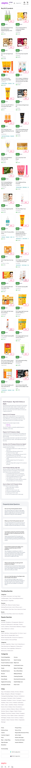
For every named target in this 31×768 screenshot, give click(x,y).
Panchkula (8, 713)
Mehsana (22, 709)
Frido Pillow (9, 613)
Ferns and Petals (13, 639)
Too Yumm (20, 633)
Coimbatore (21, 696)
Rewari (16, 715)
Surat (12, 717)
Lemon (2, 626)
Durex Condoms (5, 639)
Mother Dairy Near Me (6, 637)
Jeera (2, 628)
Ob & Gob (3, 613)
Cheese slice (19, 646)
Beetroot (21, 622)
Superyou (20, 637)
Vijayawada (21, 720)
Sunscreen (9, 596)
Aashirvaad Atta (13, 633)
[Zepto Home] (5, 3)
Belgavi (2, 694)
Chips (12, 644)
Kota (14, 707)
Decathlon (21, 613)
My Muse (7, 633)
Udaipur (21, 717)
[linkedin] (13, 767)
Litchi (13, 607)
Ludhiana (8, 709)
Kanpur (15, 704)
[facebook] (10, 767)
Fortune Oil (14, 637)
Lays (25, 633)
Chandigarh (17, 694)
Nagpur (11, 711)
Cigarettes (8, 644)
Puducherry (3, 715)
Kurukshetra (18, 707)
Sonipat (8, 717)
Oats (10, 598)
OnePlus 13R (4, 605)
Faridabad (18, 698)
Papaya (23, 626)
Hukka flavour (21, 644)
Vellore (16, 720)
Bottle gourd (9, 624)
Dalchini (7, 626)
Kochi (6, 707)
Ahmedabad (7, 691)
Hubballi (15, 702)
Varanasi (12, 720)
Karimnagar (20, 704)
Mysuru (7, 711)
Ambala (12, 691)
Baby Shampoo (4, 600)
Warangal (3, 722)
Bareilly (21, 691)
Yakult (2, 633)
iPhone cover (18, 607)
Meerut (17, 709)
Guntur (14, 700)
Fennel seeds (13, 626)
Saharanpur (21, 715)
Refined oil (18, 648)
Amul (17, 635)
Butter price (3, 650)
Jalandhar (11, 704)
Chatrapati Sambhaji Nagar (7, 696)
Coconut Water (4, 609)
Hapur (23, 700)
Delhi (14, 698)
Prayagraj (22, 713)
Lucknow (3, 709)
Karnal (2, 707)
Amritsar (17, 691)
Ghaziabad (3, 700)
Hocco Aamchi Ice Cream (20, 609)
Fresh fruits (3, 648)
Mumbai (3, 711)
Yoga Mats (11, 600)
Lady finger (15, 624)
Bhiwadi (12, 694)
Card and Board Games (17, 598)
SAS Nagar (3, 717)
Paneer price (10, 650)
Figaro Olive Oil (4, 635)
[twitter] (6, 767)
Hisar (7, 702)
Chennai (16, 696)
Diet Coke (11, 609)
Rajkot (12, 715)
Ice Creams (3, 596)
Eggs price (13, 646)
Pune (8, 715)
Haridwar (3, 702)
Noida (19, 711)
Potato (20, 624)
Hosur (10, 702)
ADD (11, 21)
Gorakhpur (9, 700)
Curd (16, 644)
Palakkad (3, 713)
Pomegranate (15, 622)
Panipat (13, 713)
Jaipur (6, 704)
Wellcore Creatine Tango (13, 605)
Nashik (15, 711)
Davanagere (4, 698)
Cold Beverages (4, 598)
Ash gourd (3, 624)
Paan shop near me (5, 646)
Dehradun (10, 698)
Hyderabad (20, 702)
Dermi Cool (15, 613)
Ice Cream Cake (16, 596)
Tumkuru (17, 717)
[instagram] (3, 767)
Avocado (3, 622)
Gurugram (19, 700)
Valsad (7, 720)
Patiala (17, 713)
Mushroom (7, 628)
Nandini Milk (12, 635)
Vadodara (3, 720)
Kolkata (10, 707)
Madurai (13, 709)
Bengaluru (7, 694)
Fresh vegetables (11, 648)
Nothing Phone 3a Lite (6, 607)
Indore (2, 704)
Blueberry (19, 626)
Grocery (3, 644)
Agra (2, 691)
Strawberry (8, 622)
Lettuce (12, 628)
